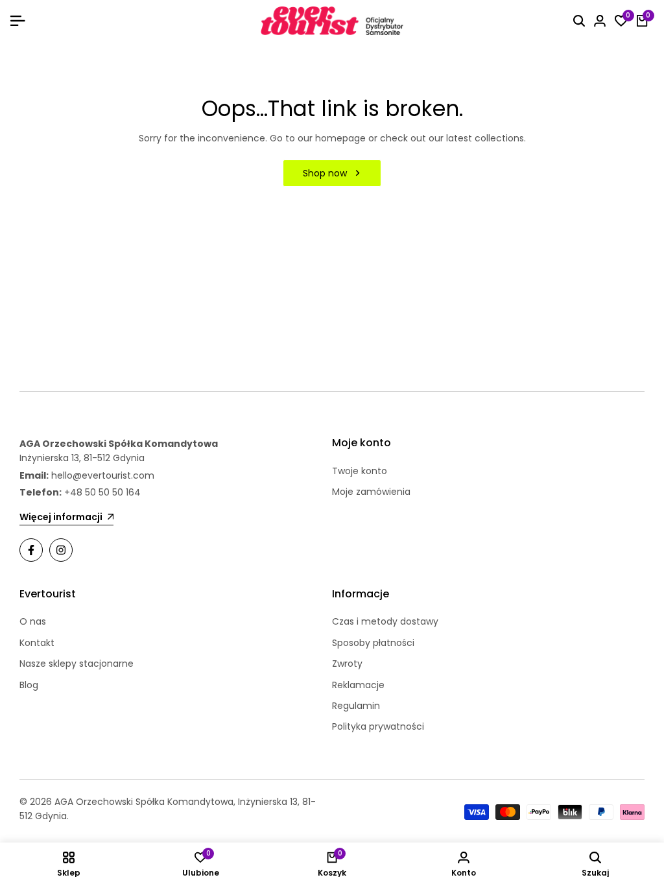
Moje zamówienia (371, 491)
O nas (32, 621)
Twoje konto (359, 470)
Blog (28, 684)
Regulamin (356, 705)
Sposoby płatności (373, 642)
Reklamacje (358, 684)
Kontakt (36, 642)
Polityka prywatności (378, 726)
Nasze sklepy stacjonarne (76, 663)
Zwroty (347, 663)
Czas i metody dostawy (385, 621)
